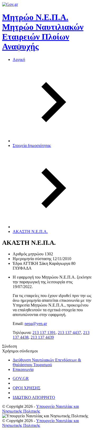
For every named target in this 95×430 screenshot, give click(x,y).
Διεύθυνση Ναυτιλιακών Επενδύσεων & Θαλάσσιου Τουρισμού (47, 362)
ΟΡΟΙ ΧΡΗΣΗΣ (26, 388)
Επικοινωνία (23, 369)
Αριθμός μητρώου (28, 254)
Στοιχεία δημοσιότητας (32, 145)
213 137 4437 (69, 332)
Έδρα (17, 263)
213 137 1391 (44, 332)
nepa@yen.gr (36, 323)
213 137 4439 (42, 337)
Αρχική (19, 59)
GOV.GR (21, 378)
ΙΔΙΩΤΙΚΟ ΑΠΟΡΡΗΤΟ (34, 397)
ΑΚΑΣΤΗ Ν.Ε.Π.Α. (30, 231)
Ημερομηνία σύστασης (32, 258)
